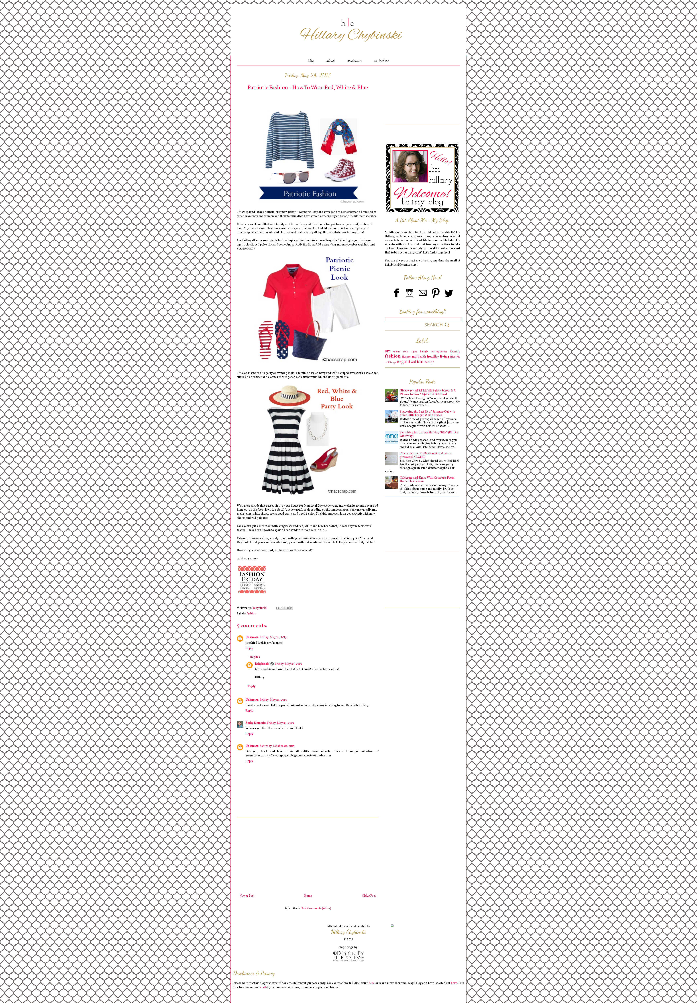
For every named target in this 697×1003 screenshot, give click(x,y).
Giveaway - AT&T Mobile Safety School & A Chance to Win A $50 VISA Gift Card (428, 392)
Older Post (369, 896)
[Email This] (277, 608)
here (371, 983)
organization (410, 362)
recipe (429, 362)
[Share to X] (284, 608)
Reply (249, 648)
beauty (424, 352)
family (455, 351)
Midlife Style (400, 352)
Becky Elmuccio (256, 723)
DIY (387, 352)
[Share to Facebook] (288, 608)
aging (414, 352)
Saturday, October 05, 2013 (277, 746)
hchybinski (262, 664)
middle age (390, 362)
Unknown (252, 637)
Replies (255, 657)
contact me (381, 60)
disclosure (354, 60)
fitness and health (414, 357)
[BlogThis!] (281, 608)
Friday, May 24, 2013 (273, 637)
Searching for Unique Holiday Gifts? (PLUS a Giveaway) (429, 434)
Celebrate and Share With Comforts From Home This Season (427, 479)
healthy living (438, 356)
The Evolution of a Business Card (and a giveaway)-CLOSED (425, 455)
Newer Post (247, 896)
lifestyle (455, 357)
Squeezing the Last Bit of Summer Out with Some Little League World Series (427, 413)
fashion (251, 614)
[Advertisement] (307, 854)
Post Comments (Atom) (316, 909)
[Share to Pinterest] (291, 608)
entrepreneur (439, 352)
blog (311, 60)
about (330, 60)
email (262, 987)
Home (308, 896)
